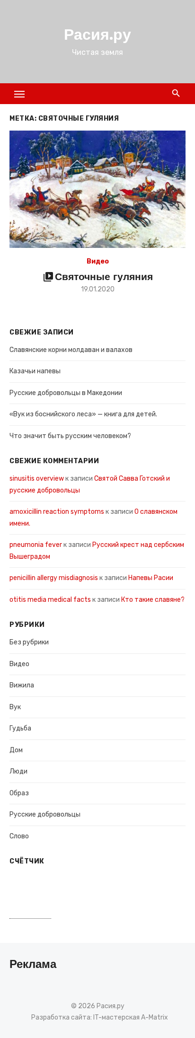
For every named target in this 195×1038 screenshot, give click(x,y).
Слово (19, 836)
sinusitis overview (36, 479)
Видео (98, 261)
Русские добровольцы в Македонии (65, 393)
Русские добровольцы (44, 814)
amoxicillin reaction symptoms (56, 512)
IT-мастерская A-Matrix (130, 1017)
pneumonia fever (35, 545)
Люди (18, 771)
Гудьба (20, 728)
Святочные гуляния (104, 276)
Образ (19, 793)
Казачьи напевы (35, 371)
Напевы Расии (150, 578)
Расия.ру (97, 35)
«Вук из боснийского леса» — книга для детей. (83, 414)
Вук (15, 707)
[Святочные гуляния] (97, 189)
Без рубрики (29, 642)
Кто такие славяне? (153, 600)
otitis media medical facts (50, 600)
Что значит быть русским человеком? (70, 436)
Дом (16, 750)
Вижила (21, 685)
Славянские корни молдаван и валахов (71, 350)
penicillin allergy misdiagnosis (53, 578)
